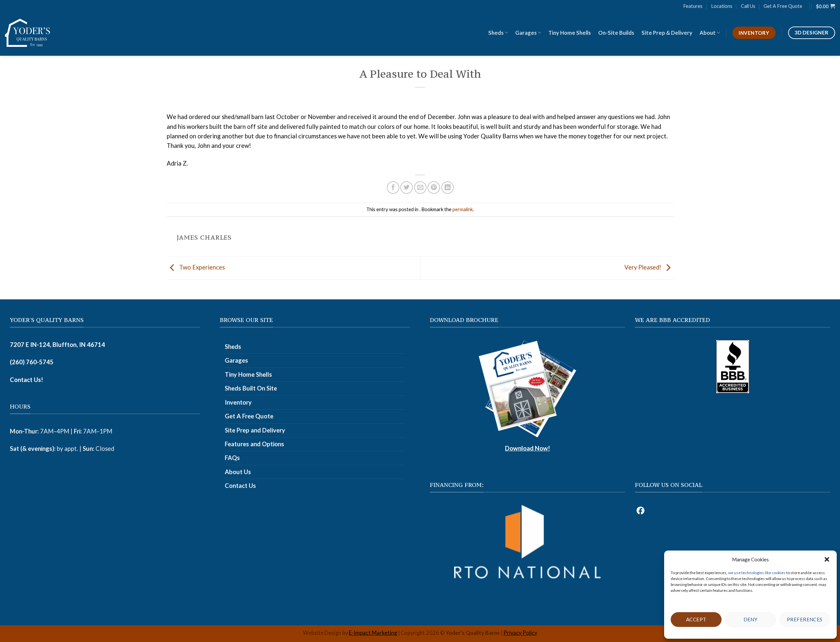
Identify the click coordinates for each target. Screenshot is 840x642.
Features (693, 6)
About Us (238, 471)
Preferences (805, 619)
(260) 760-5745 (31, 362)
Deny (751, 619)
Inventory (238, 402)
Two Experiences (201, 267)
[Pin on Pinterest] (434, 187)
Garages (526, 33)
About (708, 33)
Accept (696, 619)
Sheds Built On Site (251, 388)
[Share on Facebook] (393, 187)
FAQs (232, 457)
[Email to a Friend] (420, 187)
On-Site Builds (616, 33)
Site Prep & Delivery (666, 33)
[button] (827, 559)
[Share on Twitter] (406, 187)
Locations (721, 6)
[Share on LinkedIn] (447, 187)
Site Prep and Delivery (255, 430)
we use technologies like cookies (757, 572)
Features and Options (254, 444)
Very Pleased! (643, 267)
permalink (462, 209)
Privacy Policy (520, 633)
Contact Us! (26, 379)
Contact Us (240, 485)
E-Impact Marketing (373, 633)
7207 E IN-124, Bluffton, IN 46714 (57, 344)
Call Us (748, 6)
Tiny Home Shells (569, 33)
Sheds (496, 33)
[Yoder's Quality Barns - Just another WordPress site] (27, 33)
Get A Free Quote (783, 6)
